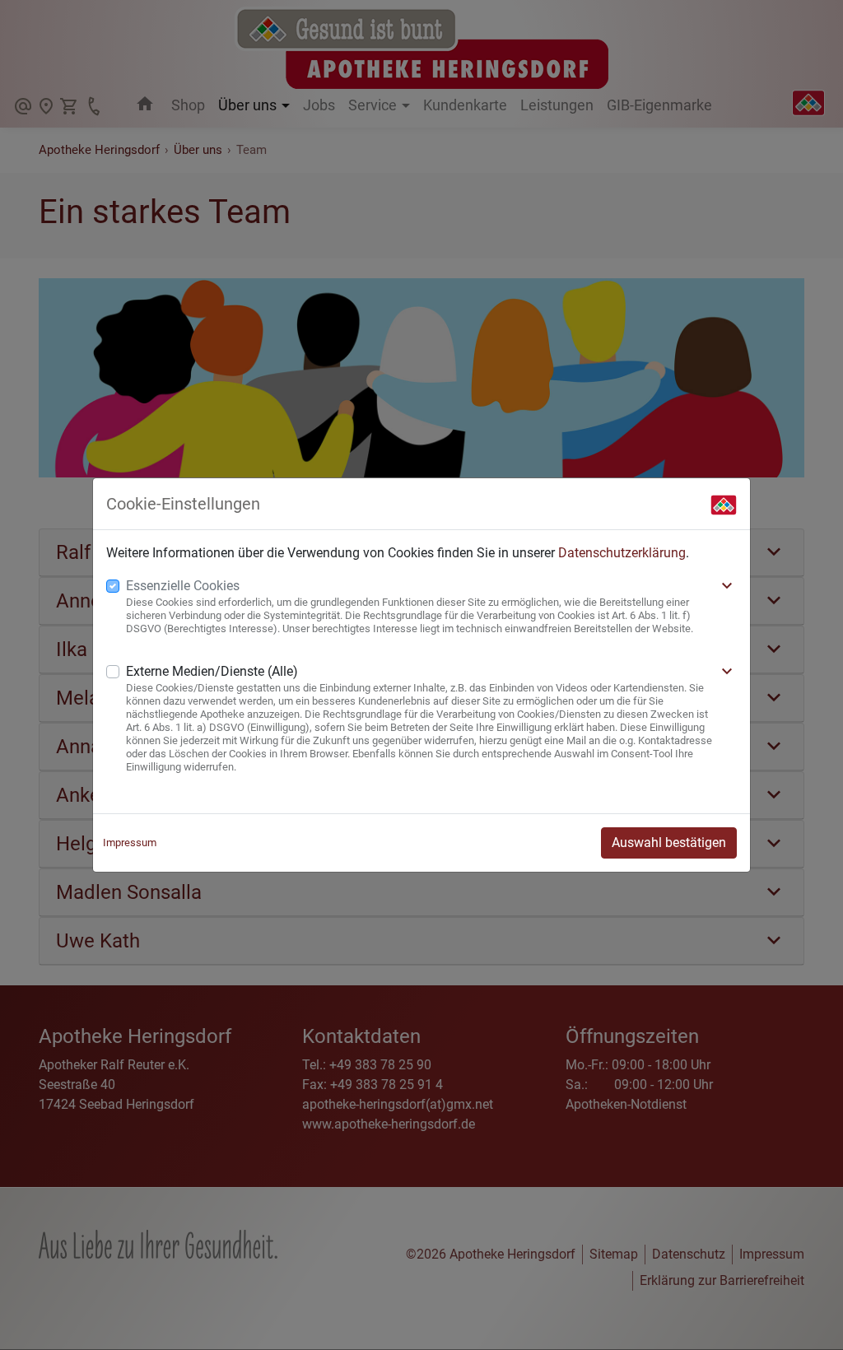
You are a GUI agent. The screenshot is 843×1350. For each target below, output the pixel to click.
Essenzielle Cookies (183, 586)
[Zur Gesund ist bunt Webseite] (723, 503)
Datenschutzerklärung (622, 553)
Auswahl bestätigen (669, 842)
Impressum (129, 842)
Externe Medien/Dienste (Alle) (212, 671)
